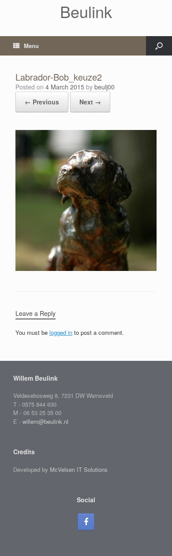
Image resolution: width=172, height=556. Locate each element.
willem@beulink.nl (45, 421)
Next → (90, 101)
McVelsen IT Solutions (79, 469)
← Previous (42, 101)
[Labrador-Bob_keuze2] (86, 268)
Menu (31, 45)
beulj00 (104, 86)
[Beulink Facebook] (86, 521)
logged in (60, 332)
